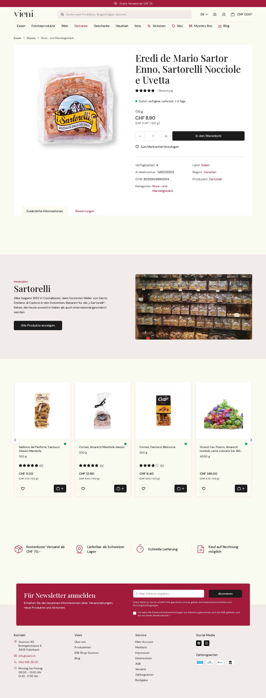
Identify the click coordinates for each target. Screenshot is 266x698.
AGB (222, 612)
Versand (140, 669)
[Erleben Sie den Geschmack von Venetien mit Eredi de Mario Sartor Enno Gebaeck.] (76, 105)
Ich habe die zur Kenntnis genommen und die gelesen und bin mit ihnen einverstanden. (189, 614)
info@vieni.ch (26, 656)
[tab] (45, 211)
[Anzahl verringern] (139, 136)
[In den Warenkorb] (60, 488)
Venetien (210, 172)
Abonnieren (225, 593)
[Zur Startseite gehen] (33, 14)
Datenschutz (143, 658)
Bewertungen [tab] (85, 211)
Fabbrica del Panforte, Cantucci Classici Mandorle (39, 449)
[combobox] (128, 14)
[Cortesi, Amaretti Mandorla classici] (103, 411)
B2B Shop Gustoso (87, 653)
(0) (31, 465)
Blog (77, 658)
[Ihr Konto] (223, 14)
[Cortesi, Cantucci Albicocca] (163, 411)
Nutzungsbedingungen (145, 605)
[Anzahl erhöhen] (166, 136)
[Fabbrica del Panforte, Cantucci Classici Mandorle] (42, 411)
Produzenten (83, 647)
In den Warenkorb (208, 136)
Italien (205, 165)
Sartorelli (215, 179)
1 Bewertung (165, 90)
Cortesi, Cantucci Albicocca (157, 447)
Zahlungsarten (144, 674)
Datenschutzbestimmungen (167, 612)
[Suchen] (61, 14)
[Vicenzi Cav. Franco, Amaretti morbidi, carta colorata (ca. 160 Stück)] (223, 411)
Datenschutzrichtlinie (215, 602)
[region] (76, 108)
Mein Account (144, 642)
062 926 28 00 (28, 662)
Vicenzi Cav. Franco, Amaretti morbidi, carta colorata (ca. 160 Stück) (220, 449)
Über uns (80, 642)
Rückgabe (141, 680)
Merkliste (141, 647)
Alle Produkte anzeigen (38, 325)
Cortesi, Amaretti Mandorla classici (101, 447)
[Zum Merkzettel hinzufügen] (23, 488)
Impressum (142, 653)
